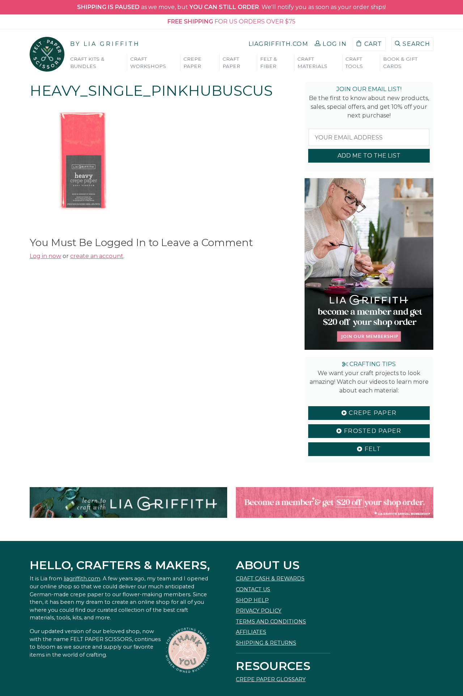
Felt (371, 449)
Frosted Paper (372, 431)
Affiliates (251, 632)
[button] (330, 44)
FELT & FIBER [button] (268, 62)
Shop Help (252, 600)
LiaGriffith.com (278, 43)
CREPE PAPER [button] (192, 62)
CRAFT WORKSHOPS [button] (148, 62)
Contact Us (253, 589)
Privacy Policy (258, 610)
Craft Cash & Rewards (270, 578)
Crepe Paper (371, 412)
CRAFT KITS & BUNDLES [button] (87, 62)
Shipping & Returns (266, 643)
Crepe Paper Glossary (271, 679)
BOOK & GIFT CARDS (400, 62)
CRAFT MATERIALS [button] (312, 62)
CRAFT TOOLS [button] (354, 62)
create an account (96, 256)
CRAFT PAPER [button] (231, 62)
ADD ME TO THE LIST (368, 155)
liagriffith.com (82, 578)
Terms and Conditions (271, 621)
